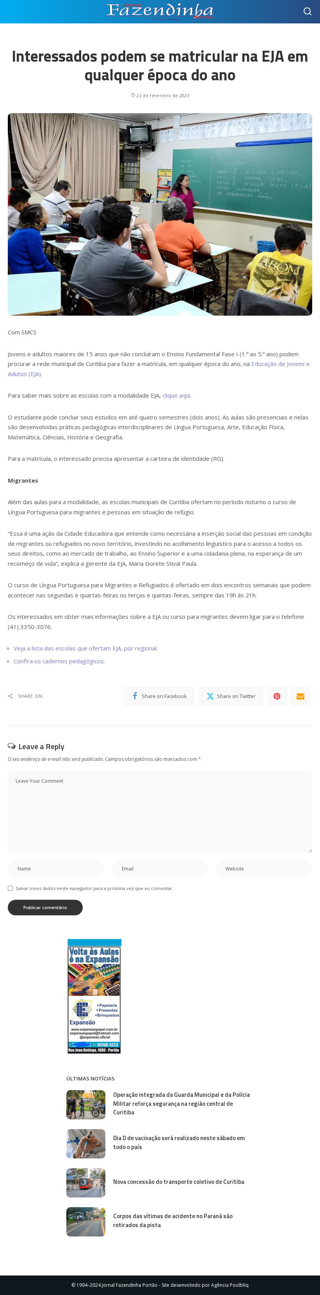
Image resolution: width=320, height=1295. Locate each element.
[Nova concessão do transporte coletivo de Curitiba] (85, 1182)
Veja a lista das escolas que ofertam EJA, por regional (85, 648)
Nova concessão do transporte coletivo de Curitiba (178, 1181)
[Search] (307, 11)
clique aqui (176, 395)
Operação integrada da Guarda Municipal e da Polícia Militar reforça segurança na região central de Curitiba (181, 1103)
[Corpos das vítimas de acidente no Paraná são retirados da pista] (85, 1221)
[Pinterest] (277, 696)
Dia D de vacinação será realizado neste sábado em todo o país (179, 1142)
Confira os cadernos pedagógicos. (59, 661)
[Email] (300, 696)
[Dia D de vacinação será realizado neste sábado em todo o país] (85, 1143)
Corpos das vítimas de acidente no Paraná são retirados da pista (173, 1220)
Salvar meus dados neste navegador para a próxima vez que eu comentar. (94, 888)
